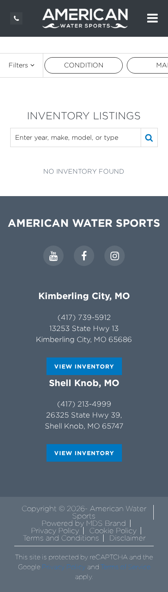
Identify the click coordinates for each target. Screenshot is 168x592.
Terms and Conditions (61, 538)
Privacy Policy (55, 530)
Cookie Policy (113, 530)
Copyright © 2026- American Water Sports (84, 512)
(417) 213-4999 (84, 404)
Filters (19, 65)
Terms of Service (125, 566)
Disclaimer (127, 538)
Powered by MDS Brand (84, 523)
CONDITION (84, 65)
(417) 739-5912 (84, 317)
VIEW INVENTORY (84, 366)
